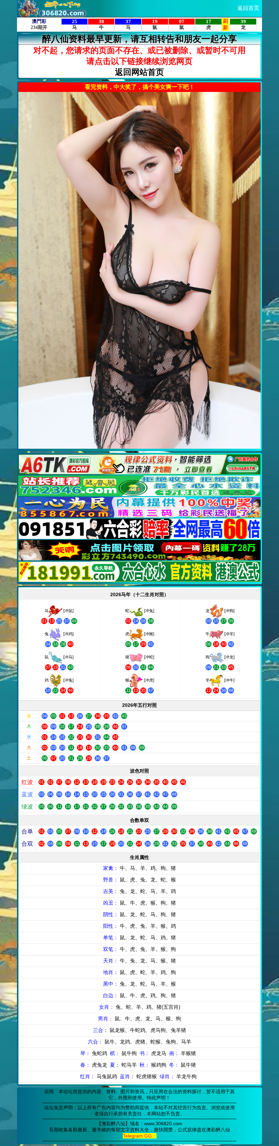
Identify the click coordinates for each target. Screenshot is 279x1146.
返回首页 (248, 8)
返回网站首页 (139, 72)
